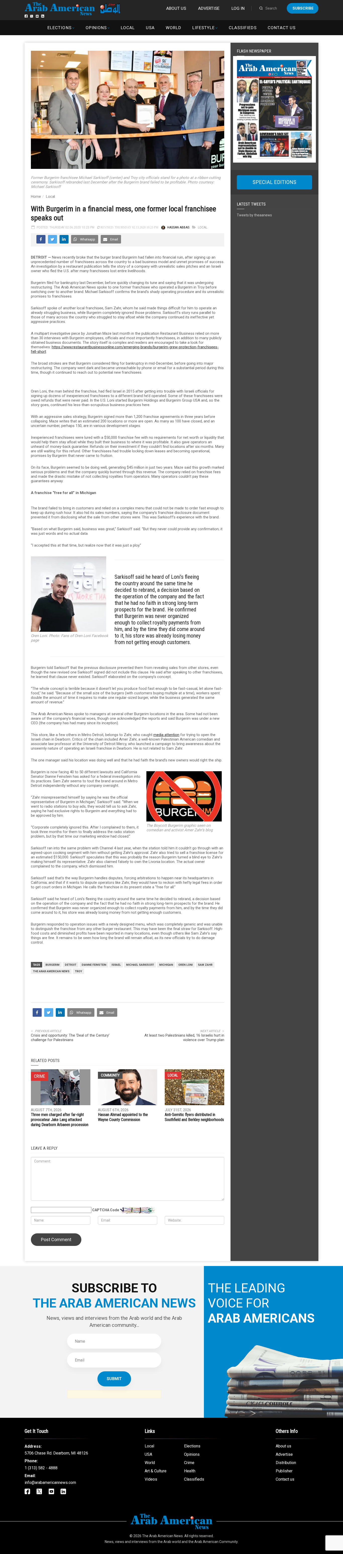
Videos (151, 1479)
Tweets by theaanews (254, 215)
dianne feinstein (94, 964)
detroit (70, 964)
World (173, 27)
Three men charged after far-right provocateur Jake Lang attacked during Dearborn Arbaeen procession (59, 1119)
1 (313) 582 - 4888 (41, 1468)
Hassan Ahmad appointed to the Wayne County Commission (123, 1117)
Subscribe (303, 8)
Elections (59, 27)
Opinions (96, 27)
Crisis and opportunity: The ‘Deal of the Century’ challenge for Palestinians (70, 1037)
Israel (116, 964)
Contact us (281, 27)
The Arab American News (51, 971)
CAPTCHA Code (105, 1210)
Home (36, 196)
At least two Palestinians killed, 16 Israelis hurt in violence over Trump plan (184, 1037)
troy (78, 971)
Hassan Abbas (178, 227)
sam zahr (205, 964)
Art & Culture (155, 1471)
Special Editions (274, 182)
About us (176, 8)
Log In (238, 8)
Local (128, 27)
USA (150, 27)
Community (110, 1075)
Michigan (166, 964)
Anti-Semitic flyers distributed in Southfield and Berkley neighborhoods (194, 1117)
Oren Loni (185, 964)
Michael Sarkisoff (140, 964)
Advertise (208, 8)
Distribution (286, 1462)
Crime (189, 1462)
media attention (166, 735)
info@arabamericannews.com (50, 1482)
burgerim (52, 964)
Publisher (284, 1471)
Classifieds (243, 27)
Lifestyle (203, 27)
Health (189, 1471)
